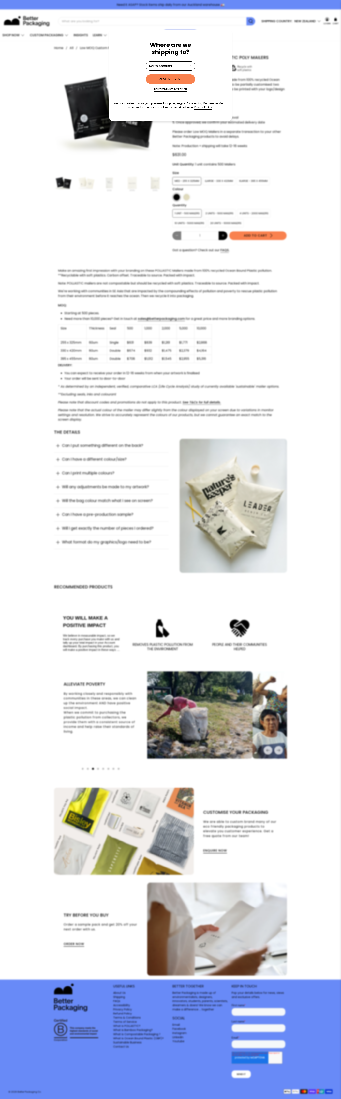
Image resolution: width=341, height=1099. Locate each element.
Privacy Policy (203, 107)
